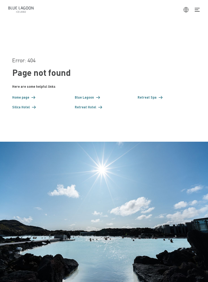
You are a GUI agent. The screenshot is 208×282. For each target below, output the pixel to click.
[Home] (21, 10)
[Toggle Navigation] (197, 10)
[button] (41, 97)
